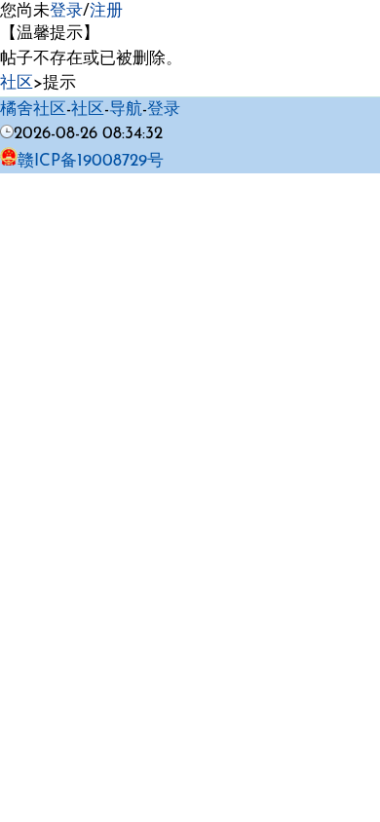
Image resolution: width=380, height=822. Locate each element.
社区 (16, 83)
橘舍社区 (33, 109)
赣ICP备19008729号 (91, 161)
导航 (125, 109)
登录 (66, 11)
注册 (106, 11)
